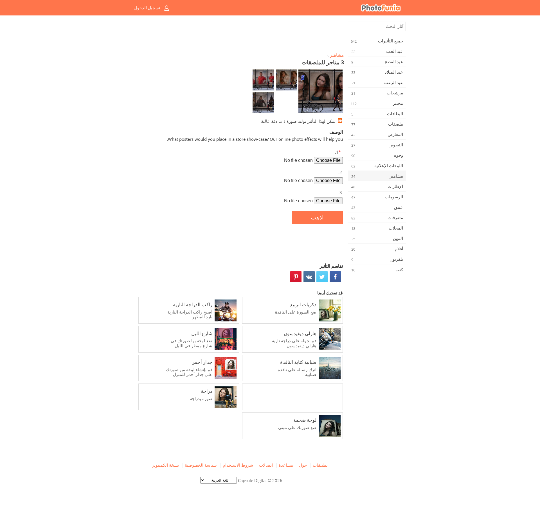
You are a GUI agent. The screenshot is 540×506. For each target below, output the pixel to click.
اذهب (317, 217)
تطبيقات (320, 465)
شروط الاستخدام (238, 465)
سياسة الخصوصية (201, 465)
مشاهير (337, 55)
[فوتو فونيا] (292, 7)
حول (303, 465)
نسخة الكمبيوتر (165, 465)
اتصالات (266, 465)
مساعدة (286, 465)
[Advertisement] (240, 35)
